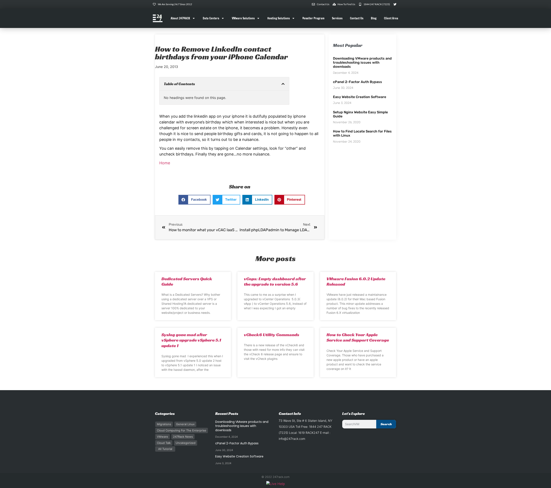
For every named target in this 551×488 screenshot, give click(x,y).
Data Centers (211, 18)
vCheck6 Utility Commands (271, 334)
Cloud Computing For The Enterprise (181, 430)
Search (386, 424)
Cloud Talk (164, 443)
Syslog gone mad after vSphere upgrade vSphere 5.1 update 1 (191, 340)
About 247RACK (180, 18)
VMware (162, 436)
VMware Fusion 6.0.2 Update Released (356, 281)
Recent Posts (226, 413)
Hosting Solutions (278, 18)
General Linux (185, 424)
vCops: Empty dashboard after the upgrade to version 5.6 (275, 281)
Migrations (164, 424)
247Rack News (183, 436)
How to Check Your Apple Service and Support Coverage (358, 337)
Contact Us (356, 18)
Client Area (391, 18)
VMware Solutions (243, 18)
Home (164, 163)
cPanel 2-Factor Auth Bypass (357, 82)
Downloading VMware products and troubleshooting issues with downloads (362, 62)
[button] (283, 84)
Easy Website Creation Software (359, 97)
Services (337, 18)
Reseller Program (313, 18)
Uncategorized (185, 443)
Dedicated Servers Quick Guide (186, 281)
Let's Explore (353, 413)
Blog (373, 18)
